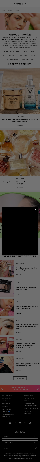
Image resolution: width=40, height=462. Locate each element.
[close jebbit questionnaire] (36, 209)
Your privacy (27, 256)
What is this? (34, 256)
